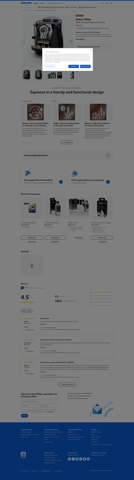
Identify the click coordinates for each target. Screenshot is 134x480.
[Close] (91, 50)
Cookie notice (57, 62)
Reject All (74, 66)
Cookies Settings (49, 66)
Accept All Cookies (85, 66)
